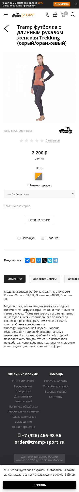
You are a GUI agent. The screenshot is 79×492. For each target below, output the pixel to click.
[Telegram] (55, 260)
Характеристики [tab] (45, 279)
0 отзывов (53, 140)
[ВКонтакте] (27, 260)
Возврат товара (56, 391)
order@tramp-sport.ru (39, 442)
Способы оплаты (55, 381)
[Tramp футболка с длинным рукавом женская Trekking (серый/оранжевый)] (39, 87)
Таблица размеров (17, 206)
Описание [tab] (15, 279)
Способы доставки (55, 386)
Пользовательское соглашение (23, 419)
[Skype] (49, 260)
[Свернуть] (75, 4)
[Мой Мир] (38, 260)
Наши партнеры (23, 427)
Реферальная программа (23, 388)
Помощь (55, 374)
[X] (44, 260)
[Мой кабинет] (55, 15)
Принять (39, 485)
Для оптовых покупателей (23, 398)
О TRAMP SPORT (23, 381)
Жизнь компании (23, 374)
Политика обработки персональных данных (23, 409)
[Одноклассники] (32, 260)
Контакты (55, 397)
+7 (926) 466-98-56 (41, 435)
